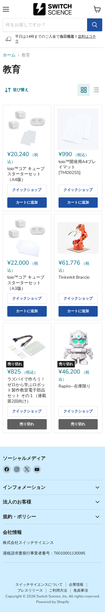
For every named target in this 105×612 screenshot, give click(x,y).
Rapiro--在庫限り (75, 386)
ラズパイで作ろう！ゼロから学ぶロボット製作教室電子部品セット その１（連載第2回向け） (26, 390)
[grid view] (84, 90)
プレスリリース (30, 590)
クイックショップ (26, 189)
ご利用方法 (58, 590)
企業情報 (76, 584)
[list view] (96, 90)
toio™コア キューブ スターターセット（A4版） (26, 174)
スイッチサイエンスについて (39, 584)
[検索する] (94, 24)
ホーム (9, 55)
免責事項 (80, 590)
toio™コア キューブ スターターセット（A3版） (26, 282)
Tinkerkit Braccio (74, 277)
